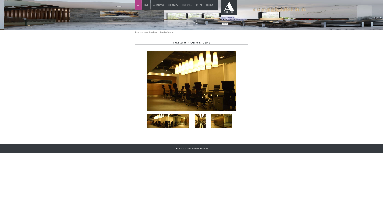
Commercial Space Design (149, 32)
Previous (144, 81)
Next (239, 81)
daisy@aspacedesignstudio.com (236, 19)
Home (137, 32)
